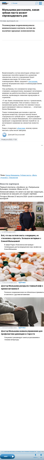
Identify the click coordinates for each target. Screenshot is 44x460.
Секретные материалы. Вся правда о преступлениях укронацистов (20, 451)
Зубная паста (25, 175)
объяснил (21, 128)
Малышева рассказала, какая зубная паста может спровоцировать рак (20, 12)
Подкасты (35, 457)
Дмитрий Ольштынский (16, 135)
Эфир (41, 457)
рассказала (32, 81)
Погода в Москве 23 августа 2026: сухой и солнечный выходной (21, 197)
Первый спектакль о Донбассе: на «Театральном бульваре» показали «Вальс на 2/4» (19, 188)
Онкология (13, 177)
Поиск (36, 3)
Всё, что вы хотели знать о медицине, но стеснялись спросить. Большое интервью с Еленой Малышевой (21, 238)
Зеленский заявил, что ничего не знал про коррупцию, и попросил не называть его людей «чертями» (21, 193)
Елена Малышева (12, 175)
